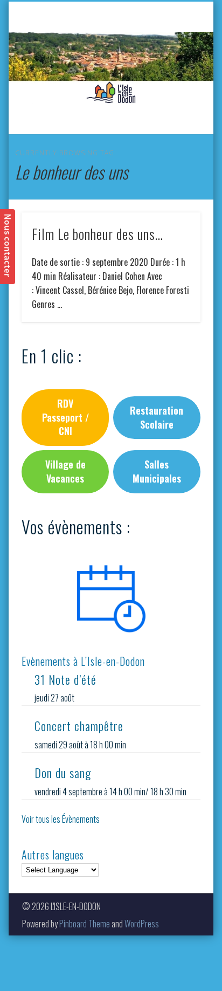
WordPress (141, 923)
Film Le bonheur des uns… (97, 233)
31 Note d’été (65, 679)
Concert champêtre (78, 725)
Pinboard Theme (84, 923)
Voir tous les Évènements (61, 819)
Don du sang (62, 772)
